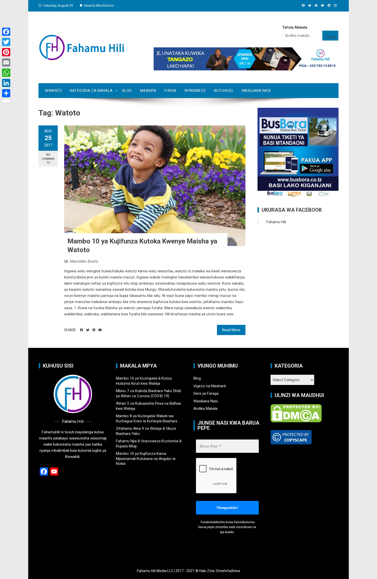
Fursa (170, 91)
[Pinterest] (6, 52)
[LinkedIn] (6, 83)
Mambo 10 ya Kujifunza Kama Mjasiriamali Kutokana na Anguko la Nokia (145, 458)
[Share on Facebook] (81, 330)
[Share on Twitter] (88, 330)
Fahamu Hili (276, 222)
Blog (127, 91)
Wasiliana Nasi (256, 91)
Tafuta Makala (294, 27)
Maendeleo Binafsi (84, 261)
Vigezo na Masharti (209, 386)
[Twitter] (6, 42)
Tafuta (330, 37)
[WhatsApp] (6, 73)
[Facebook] (6, 32)
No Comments (48, 158)
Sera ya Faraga (206, 393)
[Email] (100, 330)
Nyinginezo (195, 91)
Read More (231, 330)
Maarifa (148, 91)
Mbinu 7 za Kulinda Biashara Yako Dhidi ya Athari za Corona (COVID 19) (148, 393)
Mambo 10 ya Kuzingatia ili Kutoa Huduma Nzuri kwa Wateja (144, 381)
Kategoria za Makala (91, 91)
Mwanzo (53, 91)
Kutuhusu (223, 91)
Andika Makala (205, 408)
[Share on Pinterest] (94, 330)
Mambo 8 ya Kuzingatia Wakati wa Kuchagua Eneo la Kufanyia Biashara (146, 418)
